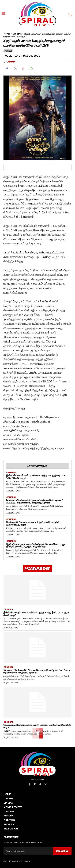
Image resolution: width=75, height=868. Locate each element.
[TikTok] (40, 784)
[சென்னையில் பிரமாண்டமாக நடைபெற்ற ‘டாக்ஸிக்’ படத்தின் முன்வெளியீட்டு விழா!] (37, 702)
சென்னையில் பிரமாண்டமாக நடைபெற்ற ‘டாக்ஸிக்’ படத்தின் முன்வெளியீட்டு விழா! (32, 523)
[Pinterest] (23, 68)
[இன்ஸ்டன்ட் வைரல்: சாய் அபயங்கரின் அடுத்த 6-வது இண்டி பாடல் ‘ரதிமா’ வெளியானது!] (37, 590)
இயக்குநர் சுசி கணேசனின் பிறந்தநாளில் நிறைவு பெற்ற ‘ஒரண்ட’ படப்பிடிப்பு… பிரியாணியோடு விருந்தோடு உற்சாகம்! (34, 501)
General (11, 472)
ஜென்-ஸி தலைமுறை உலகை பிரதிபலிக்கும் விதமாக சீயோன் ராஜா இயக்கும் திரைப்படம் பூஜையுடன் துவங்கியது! (35, 545)
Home (6, 33)
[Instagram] (35, 784)
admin (11, 61)
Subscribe (62, 851)
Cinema (17, 33)
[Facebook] (6, 68)
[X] (15, 68)
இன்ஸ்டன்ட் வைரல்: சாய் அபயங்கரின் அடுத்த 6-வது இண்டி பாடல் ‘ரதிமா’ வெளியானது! (36, 476)
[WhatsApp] (31, 68)
